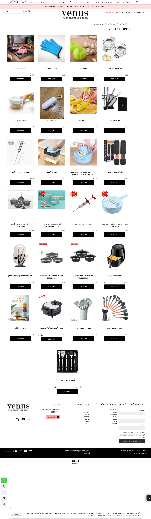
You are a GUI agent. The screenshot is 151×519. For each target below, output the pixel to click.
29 (64, 75)
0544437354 (55, 412)
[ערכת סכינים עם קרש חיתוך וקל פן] (20, 269)
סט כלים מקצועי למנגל (67, 380)
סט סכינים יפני (114, 120)
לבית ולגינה (127, 2)
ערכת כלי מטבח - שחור (115, 328)
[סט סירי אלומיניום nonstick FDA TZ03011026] (51, 269)
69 (64, 127)
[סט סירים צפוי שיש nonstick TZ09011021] (20, 209)
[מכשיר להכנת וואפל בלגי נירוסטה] (51, 321)
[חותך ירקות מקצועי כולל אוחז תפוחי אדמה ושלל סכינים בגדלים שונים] (83, 165)
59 (33, 127)
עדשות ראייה (33, 2)
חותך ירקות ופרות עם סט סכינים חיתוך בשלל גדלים (114, 225)
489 (63, 230)
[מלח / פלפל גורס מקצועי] (114, 165)
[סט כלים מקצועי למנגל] (67, 373)
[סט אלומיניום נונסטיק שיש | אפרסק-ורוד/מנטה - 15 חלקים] (51, 209)
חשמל (118, 2)
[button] (114, 78)
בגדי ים (87, 2)
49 (127, 230)
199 (126, 127)
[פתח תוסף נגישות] (149, 498)
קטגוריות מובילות (108, 404)
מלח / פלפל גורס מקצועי (114, 172)
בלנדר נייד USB (20, 328)
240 (63, 334)
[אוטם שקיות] (52, 118)
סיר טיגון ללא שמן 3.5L (115, 276)
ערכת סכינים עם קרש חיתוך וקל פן (20, 276)
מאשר (16, 514)
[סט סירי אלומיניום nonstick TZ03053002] (83, 266)
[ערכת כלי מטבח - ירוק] (83, 321)
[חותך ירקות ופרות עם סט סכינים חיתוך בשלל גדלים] (114, 216)
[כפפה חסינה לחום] (51, 61)
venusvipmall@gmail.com (51, 410)
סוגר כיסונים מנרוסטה (114, 68)
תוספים (43, 2)
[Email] (4, 493)
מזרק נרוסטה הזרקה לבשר (20, 172)
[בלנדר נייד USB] (20, 321)
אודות (145, 12)
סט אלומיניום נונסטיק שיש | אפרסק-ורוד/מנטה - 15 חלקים (52, 225)
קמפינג (86, 412)
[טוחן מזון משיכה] (20, 113)
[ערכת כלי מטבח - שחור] (114, 321)
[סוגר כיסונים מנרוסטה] (114, 61)
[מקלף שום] (83, 61)
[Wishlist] (14, 2)
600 (126, 282)
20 (95, 75)
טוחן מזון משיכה (20, 120)
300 (95, 282)
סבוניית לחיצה (52, 172)
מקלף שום (83, 68)
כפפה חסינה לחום (51, 68)
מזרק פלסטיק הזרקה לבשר (83, 224)
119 (126, 178)
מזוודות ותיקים (97, 2)
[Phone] (4, 487)
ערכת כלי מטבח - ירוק (83, 328)
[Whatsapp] (4, 481)
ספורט (78, 2)
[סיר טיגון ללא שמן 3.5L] (114, 269)
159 (126, 334)
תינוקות (61, 2)
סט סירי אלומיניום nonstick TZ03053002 (83, 277)
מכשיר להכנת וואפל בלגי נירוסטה (51, 328)
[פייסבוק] (4, 499)
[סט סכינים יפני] (114, 111)
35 (95, 230)
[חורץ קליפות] (83, 113)
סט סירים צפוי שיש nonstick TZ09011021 (20, 225)
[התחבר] (18, 2)
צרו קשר (56, 404)
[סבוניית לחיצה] (51, 165)
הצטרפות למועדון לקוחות (132, 404)
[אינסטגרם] (4, 505)
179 (32, 334)
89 (33, 75)
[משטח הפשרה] (20, 61)
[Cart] (11, 2)
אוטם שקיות (51, 120)
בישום (87, 419)
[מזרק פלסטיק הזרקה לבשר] (83, 217)
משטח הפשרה (20, 68)
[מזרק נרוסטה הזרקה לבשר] (20, 165)
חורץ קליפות (83, 120)
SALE (24, 2)
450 (32, 230)
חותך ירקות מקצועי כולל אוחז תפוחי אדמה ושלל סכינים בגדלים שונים (83, 173)
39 (127, 75)
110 (32, 282)
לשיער (86, 414)
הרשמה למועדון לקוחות (113, 12)
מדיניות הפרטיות (93, 515)
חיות (52, 2)
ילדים (70, 2)
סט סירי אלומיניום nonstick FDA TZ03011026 (51, 277)
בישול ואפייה (119, 29)
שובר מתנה (52, 417)
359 (63, 282)
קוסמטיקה (108, 2)
